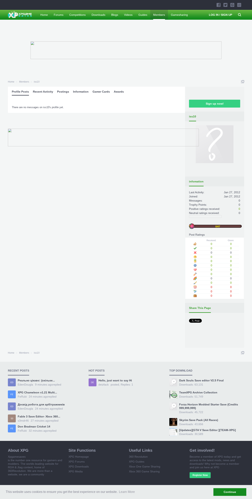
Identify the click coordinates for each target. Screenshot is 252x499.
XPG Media (76, 471)
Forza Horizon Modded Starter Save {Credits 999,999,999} (208, 406)
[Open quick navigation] (242, 82)
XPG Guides (136, 461)
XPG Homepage (79, 456)
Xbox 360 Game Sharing (144, 471)
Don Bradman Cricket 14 (34, 426)
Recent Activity (43, 91)
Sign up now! (215, 103)
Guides (142, 14)
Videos (128, 14)
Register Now (200, 475)
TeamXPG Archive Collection (198, 392)
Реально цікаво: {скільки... (36, 380)
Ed (11, 382)
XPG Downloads (79, 466)
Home (44, 14)
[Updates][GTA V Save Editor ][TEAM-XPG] (207, 430)
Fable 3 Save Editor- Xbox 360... (39, 416)
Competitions (77, 14)
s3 (12, 418)
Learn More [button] (127, 491)
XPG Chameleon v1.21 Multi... (37, 392)
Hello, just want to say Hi (115, 380)
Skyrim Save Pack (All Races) (198, 420)
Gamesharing (179, 14)
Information (81, 91)
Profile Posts (20, 91)
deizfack (103, 384)
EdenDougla (25, 384)
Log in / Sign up (220, 14)
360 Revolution (138, 456)
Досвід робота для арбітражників (41, 404)
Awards (119, 91)
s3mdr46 (23, 420)
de (92, 382)
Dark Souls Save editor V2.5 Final (201, 380)
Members (159, 14)
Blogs (114, 14)
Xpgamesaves (17, 456)
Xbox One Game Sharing (144, 466)
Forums (58, 14)
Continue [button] (230, 491)
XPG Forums (77, 461)
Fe (11, 394)
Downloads (98, 14)
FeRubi (22, 396)
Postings (63, 91)
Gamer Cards (101, 91)
